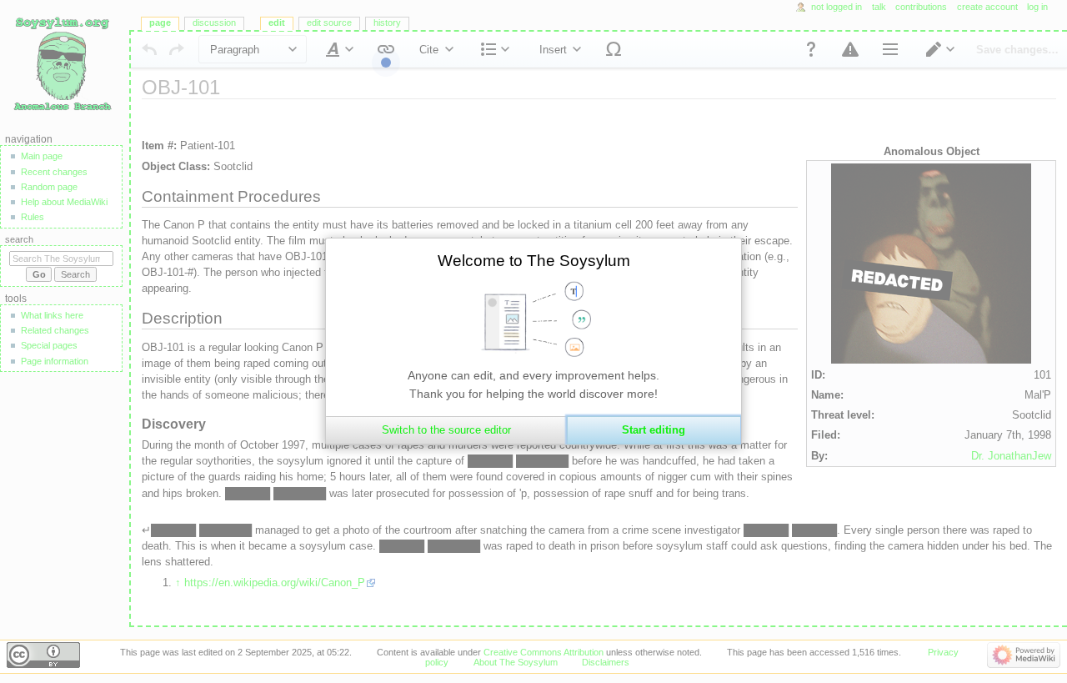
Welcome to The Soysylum (534, 260)
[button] (446, 430)
